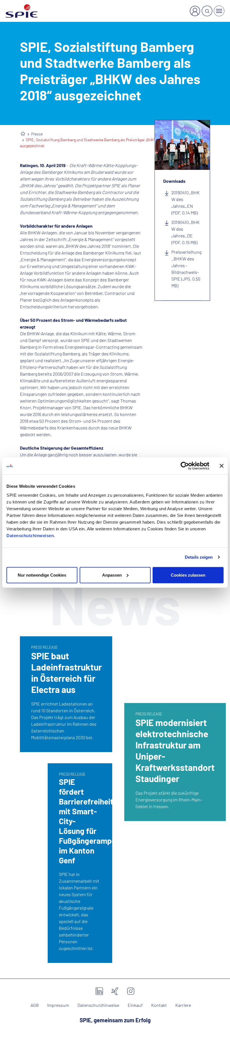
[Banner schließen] (222, 466)
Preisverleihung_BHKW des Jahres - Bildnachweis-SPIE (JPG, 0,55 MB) (186, 268)
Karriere (183, 1005)
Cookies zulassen (188, 574)
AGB (35, 1005)
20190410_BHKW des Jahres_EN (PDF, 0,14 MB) (185, 202)
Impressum (58, 1005)
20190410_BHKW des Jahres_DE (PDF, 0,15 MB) (185, 232)
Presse (37, 133)
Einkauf (135, 1005)
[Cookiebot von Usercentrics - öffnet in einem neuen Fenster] (184, 466)
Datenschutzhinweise (98, 1005)
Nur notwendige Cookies (42, 574)
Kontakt (159, 1005)
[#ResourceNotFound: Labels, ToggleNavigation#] (219, 11)
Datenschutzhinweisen (30, 535)
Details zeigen (199, 557)
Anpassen (112, 574)
